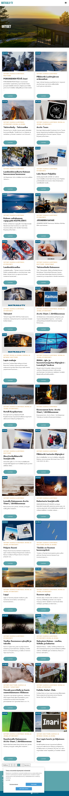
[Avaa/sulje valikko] (66, 3)
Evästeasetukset (14, 784)
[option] (34, 27)
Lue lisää (8, 780)
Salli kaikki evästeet (23, 788)
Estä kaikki (34, 784)
